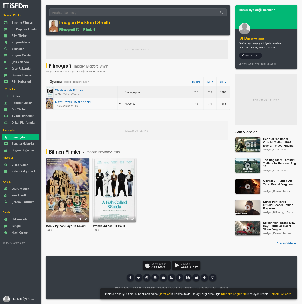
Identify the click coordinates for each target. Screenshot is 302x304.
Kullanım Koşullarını (234, 294)
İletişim (137, 287)
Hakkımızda (122, 287)
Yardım (224, 287)
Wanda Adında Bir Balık (69, 90)
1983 (49, 230)
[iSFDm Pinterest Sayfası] (147, 277)
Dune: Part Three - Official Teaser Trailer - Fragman (278, 205)
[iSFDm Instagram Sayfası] (155, 277)
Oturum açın (250, 55)
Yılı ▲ (223, 82)
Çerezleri (165, 294)
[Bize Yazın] (212, 277)
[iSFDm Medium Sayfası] (188, 277)
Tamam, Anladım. (281, 294)
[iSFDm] (15, 5)
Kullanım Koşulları (156, 287)
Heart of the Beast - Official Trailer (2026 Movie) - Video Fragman (279, 142)
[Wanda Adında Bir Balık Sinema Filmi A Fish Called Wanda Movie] (114, 190)
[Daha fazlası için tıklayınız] (204, 277)
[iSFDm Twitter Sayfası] (138, 277)
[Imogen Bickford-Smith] (53, 26)
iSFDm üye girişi (252, 38)
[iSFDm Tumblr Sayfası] (179, 277)
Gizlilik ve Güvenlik (182, 287)
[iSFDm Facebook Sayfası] (130, 277)
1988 (96, 230)
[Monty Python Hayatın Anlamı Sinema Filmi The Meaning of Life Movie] (67, 190)
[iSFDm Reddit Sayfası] (196, 277)
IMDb (210, 82)
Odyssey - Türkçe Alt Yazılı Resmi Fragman (278, 182)
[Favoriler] (85, 218)
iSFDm (196, 82)
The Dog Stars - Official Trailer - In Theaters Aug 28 (279, 163)
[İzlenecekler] (80, 218)
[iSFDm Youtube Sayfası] (163, 277)
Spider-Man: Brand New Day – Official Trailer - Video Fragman (279, 226)
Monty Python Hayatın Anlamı (73, 102)
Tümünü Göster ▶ (285, 243)
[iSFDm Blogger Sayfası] (171, 277)
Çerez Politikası (206, 287)
